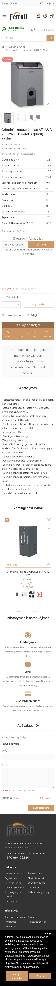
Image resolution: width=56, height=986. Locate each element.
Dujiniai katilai (11, 878)
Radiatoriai (33, 887)
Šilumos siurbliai (36, 873)
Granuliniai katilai (36, 883)
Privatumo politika (37, 921)
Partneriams (11, 901)
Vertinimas (7, 797)
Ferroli (17, 144)
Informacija (45, 3)
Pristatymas (10, 921)
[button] (51, 16)
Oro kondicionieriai (14, 873)
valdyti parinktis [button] (17, 976)
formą (39, 361)
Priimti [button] (40, 976)
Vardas (5, 751)
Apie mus (32, 917)
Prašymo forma (9, 3)
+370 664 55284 (45, 30)
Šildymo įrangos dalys (39, 892)
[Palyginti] (49, 526)
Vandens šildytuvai (14, 887)
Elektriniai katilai (36, 878)
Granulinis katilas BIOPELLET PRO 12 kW (28, 573)
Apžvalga (6, 765)
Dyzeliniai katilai (16, 47)
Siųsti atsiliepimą (41, 807)
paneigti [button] (47, 933)
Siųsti (43, 244)
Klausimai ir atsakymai (15, 917)
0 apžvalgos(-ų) (27, 154)
